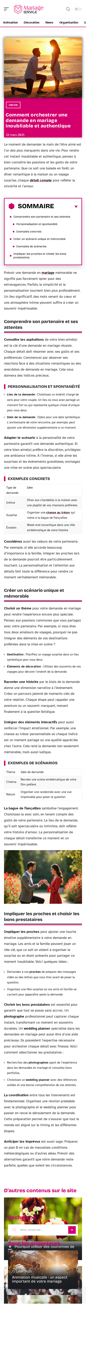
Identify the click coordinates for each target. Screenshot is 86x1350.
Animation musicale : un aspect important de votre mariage (39, 1279)
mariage (48, 273)
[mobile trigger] (7, 9)
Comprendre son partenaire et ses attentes (41, 216)
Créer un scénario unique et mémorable (39, 239)
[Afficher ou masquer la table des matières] (66, 206)
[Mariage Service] (29, 9)
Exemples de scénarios (31, 246)
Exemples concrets (28, 231)
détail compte (41, 180)
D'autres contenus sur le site (40, 1190)
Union (13, 105)
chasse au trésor (58, 512)
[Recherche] (68, 9)
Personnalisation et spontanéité (36, 224)
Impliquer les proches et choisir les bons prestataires (39, 255)
